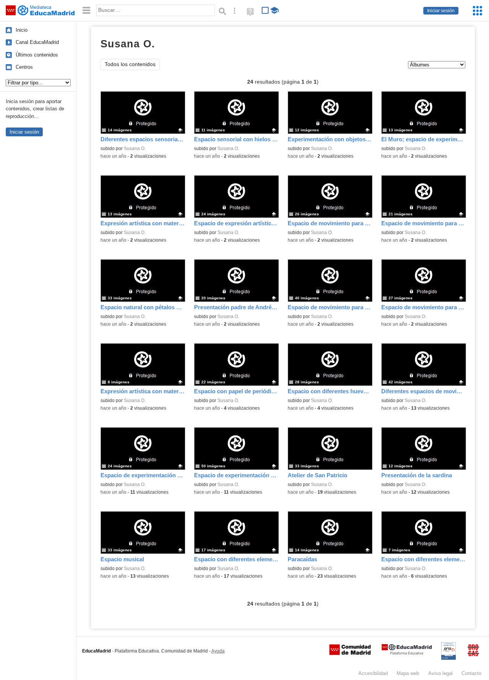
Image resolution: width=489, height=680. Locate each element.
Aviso (440, 673)
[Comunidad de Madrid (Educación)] (350, 653)
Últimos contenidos (37, 55)
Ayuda (218, 651)
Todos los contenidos (130, 64)
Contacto (471, 673)
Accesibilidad (373, 673)
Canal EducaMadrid (37, 42)
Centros (24, 67)
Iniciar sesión (441, 10)
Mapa (408, 673)
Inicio (22, 30)
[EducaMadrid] (407, 653)
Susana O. (135, 148)
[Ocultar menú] (86, 10)
